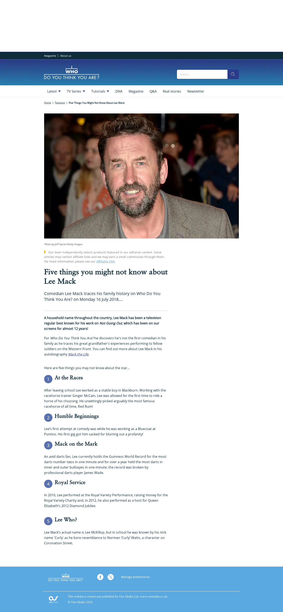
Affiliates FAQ (105, 261)
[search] (233, 74)
